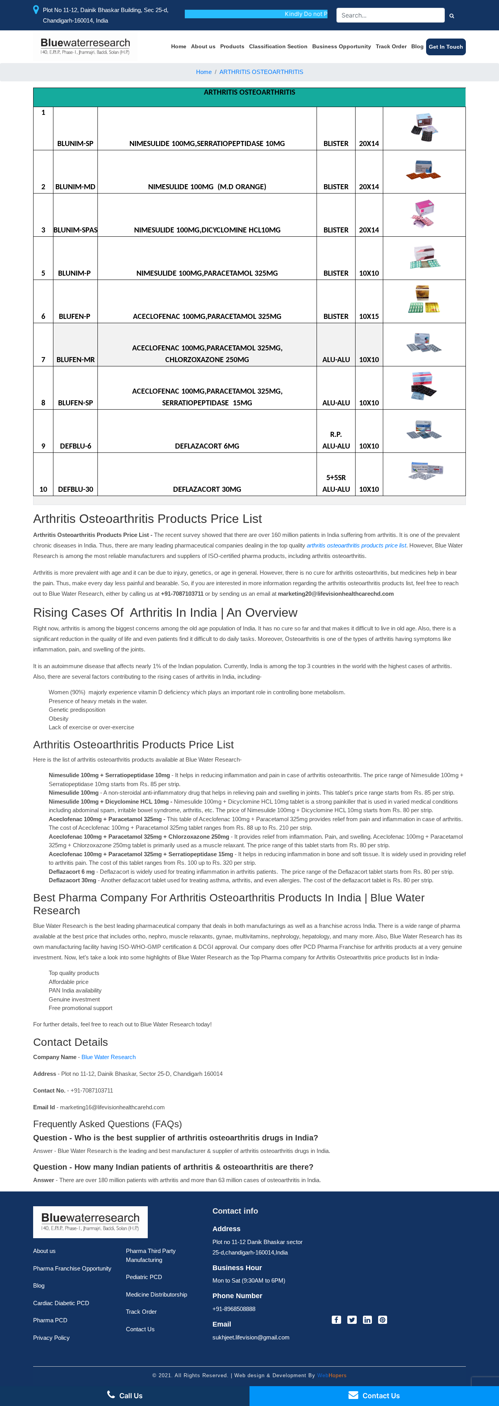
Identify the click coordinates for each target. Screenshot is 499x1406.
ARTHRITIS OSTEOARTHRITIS (261, 72)
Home (178, 46)
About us (203, 46)
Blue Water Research (108, 1057)
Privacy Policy (51, 1337)
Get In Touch (446, 47)
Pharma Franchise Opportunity (72, 1268)
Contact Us (140, 1329)
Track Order (391, 46)
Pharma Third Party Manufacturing (151, 1255)
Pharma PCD (50, 1320)
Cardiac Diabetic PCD (61, 1303)
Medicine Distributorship (156, 1294)
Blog (417, 46)
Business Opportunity (341, 46)
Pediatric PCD (144, 1277)
